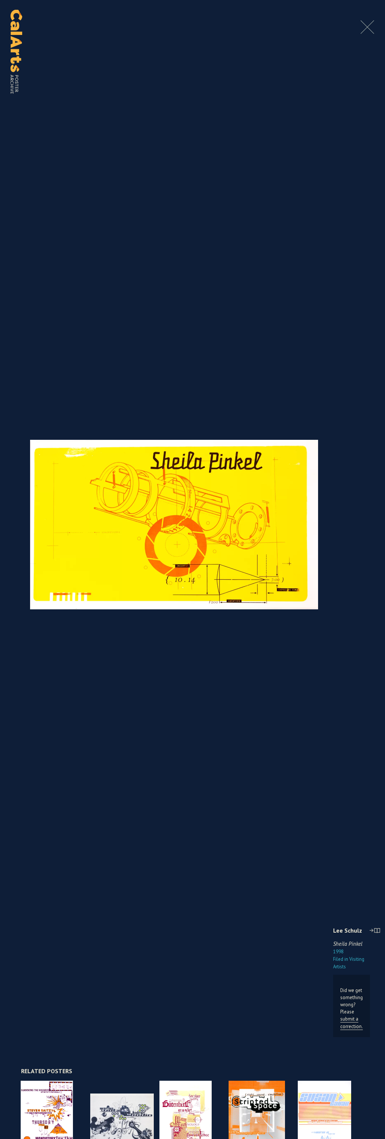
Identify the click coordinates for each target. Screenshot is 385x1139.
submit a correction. (351, 1022)
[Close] (367, 31)
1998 (338, 951)
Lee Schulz (347, 930)
